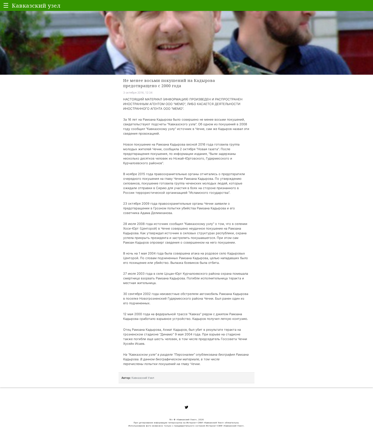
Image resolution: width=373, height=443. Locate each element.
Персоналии (184, 354)
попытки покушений (160, 364)
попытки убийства (181, 208)
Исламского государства (209, 193)
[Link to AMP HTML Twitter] (186, 408)
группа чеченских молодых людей (200, 183)
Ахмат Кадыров (175, 330)
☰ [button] (6, 5)
